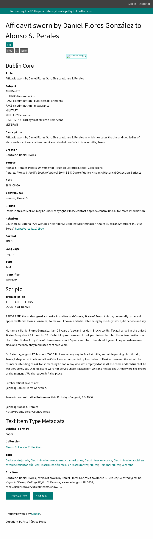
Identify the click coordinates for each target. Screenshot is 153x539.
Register (144, 3)
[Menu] (4, 11)
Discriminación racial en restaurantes (64, 465)
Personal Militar (110, 465)
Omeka (35, 514)
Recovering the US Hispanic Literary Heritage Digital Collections (51, 11)
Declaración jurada (17, 460)
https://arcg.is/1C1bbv (29, 228)
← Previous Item (17, 496)
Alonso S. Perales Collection (23, 447)
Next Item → (43, 496)
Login (132, 3)
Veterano (127, 465)
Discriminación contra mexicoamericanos (56, 460)
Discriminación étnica (98, 460)
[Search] (150, 11)
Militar (94, 465)
